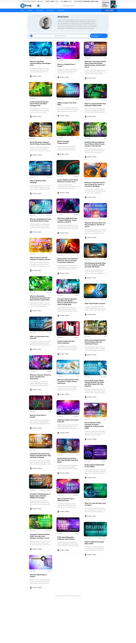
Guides (30, 10)
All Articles (50, 10)
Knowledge (40, 10)
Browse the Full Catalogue (97, 35)
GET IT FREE (109, 10)
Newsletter (61, 10)
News (22, 10)
